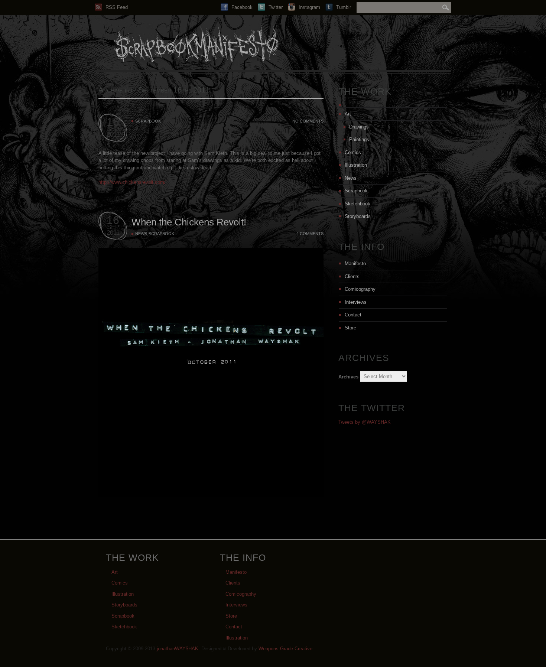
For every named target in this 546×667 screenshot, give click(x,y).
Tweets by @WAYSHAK (364, 422)
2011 (113, 134)
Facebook (241, 7)
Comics (353, 152)
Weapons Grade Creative (285, 648)
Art (348, 114)
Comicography (360, 289)
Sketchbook (357, 203)
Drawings (359, 127)
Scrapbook (148, 121)
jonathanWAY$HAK (177, 648)
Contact (353, 315)
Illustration (356, 165)
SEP (113, 129)
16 (113, 122)
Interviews (356, 302)
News (141, 233)
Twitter (275, 7)
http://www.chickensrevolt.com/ (132, 182)
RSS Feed (116, 7)
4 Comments (310, 233)
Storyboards (358, 216)
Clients (352, 276)
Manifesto (355, 263)
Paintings (359, 139)
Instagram (308, 7)
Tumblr (343, 7)
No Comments (308, 121)
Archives (348, 376)
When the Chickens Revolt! (188, 222)
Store (350, 328)
